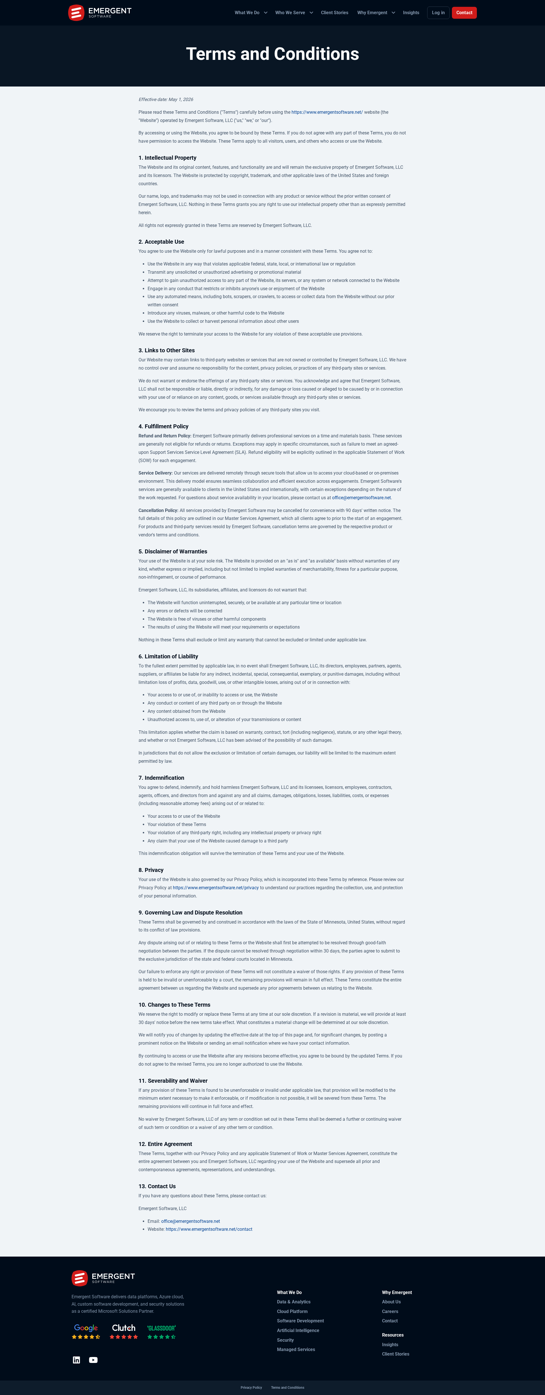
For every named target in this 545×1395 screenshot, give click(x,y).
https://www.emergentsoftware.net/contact (209, 1229)
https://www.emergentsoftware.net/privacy (216, 887)
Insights (390, 1344)
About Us (391, 1302)
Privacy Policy (251, 1388)
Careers (390, 1311)
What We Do (289, 1292)
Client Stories (395, 1354)
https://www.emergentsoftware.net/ (327, 112)
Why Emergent (397, 1292)
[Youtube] (93, 1360)
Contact (464, 12)
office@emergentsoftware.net (361, 497)
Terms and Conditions (287, 1388)
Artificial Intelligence (298, 1330)
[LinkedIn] (76, 1360)
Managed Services (296, 1349)
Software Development (300, 1321)
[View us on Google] (86, 1332)
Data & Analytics (294, 1302)
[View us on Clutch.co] (124, 1332)
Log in (438, 12)
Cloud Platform (292, 1311)
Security (285, 1340)
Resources (393, 1335)
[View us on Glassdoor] (161, 1332)
